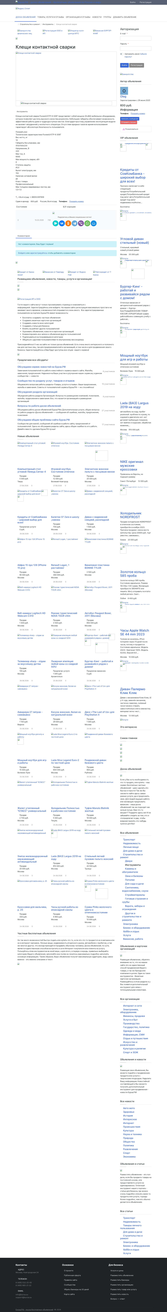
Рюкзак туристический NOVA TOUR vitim (64, 614)
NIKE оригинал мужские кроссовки (131, 465)
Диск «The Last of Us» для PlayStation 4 (99, 713)
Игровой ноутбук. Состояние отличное (62, 470)
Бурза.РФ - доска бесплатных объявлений (34, 1309)
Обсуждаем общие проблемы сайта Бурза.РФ (43, 419)
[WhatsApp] (87, 223)
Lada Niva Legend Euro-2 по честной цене (65, 761)
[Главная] (16, 24)
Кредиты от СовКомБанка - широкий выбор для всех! (32, 520)
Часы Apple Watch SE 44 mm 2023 (134, 632)
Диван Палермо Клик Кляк (132, 691)
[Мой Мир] (94, 223)
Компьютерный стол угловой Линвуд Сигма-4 (31, 470)
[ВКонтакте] (62, 223)
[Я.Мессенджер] (55, 223)
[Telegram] (75, 223)
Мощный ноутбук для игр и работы (31, 761)
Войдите (22, 253)
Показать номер (76, 201)
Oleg (123, 96)
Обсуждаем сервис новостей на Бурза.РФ (41, 366)
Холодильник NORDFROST (130, 515)
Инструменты (22, 111)
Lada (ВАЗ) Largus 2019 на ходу (66, 857)
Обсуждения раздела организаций (37, 392)
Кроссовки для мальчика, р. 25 (32, 908)
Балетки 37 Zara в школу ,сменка (65, 518)
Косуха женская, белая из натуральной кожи (66, 713)
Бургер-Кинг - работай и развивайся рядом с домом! (99, 664)
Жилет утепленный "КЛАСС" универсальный (31, 809)
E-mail (123, 33)
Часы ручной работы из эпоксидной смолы (64, 908)
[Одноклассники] (68, 223)
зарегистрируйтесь (38, 253)
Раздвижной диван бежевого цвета (95, 761)
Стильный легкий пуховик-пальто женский (99, 857)
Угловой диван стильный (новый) (134, 241)
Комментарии (24, 236)
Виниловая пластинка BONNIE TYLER (97, 566)
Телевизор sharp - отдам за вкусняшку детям (31, 662)
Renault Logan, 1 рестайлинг (60, 566)
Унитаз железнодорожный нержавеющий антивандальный (32, 859)
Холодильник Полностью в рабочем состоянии (65, 809)
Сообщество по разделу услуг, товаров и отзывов (46, 380)
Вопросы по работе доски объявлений (39, 405)
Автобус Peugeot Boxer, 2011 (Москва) (98, 614)
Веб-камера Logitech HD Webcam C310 (31, 614)
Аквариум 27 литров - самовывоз (30, 713)
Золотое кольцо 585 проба (133, 574)
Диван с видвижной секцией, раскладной (97, 518)
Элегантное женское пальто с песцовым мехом (100, 470)
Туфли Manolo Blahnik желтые (97, 809)
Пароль (123, 44)
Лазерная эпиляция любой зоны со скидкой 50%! (64, 664)
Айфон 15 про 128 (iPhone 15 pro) (31, 566)
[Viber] (81, 223)
